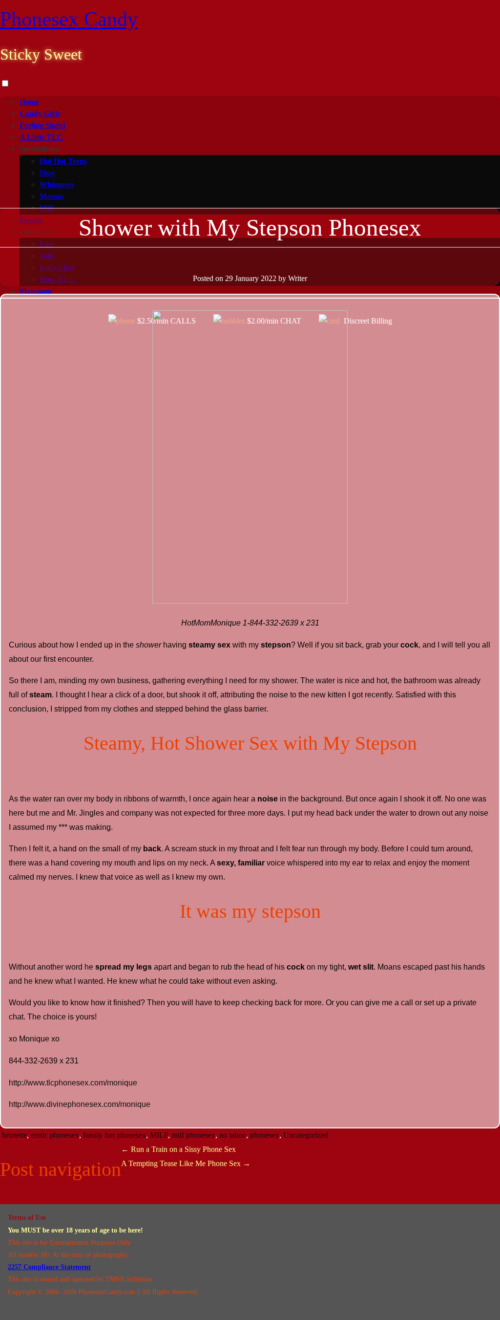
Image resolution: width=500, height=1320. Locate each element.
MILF (159, 1135)
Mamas (52, 196)
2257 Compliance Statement (49, 1267)
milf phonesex (193, 1135)
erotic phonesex (55, 1135)
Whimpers (57, 184)
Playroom (36, 291)
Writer (297, 278)
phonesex (264, 1135)
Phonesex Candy (69, 19)
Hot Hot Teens (63, 161)
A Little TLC (41, 137)
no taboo (232, 1135)
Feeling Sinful (42, 125)
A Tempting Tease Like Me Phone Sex (185, 1163)
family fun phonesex (114, 1135)
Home (29, 102)
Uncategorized (305, 1135)
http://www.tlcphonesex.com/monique (73, 1083)
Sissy (48, 173)
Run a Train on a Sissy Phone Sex (178, 1149)
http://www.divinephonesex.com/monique (79, 1104)
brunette (14, 1135)
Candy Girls (40, 113)
